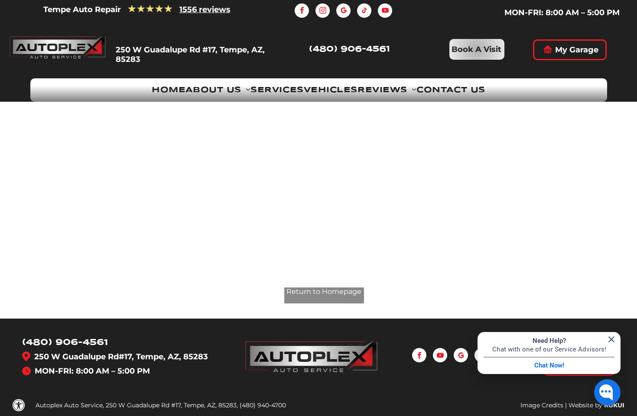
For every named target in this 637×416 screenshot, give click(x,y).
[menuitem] (168, 90)
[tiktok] (364, 11)
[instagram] (322, 11)
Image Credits (541, 405)
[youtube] (385, 11)
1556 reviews (205, 9)
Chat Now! (549, 365)
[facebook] (302, 11)
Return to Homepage (323, 291)
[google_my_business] (343, 11)
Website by (585, 405)
